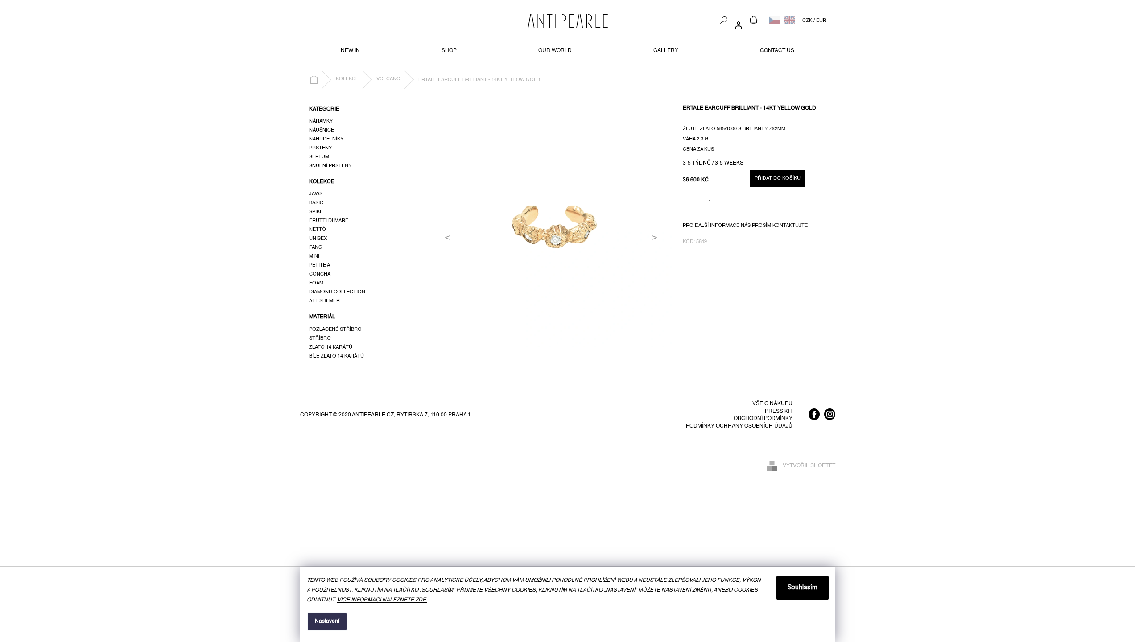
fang (315, 247)
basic (316, 203)
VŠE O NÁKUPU (772, 404)
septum (319, 157)
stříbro (320, 338)
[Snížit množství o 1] (722, 205)
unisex (318, 238)
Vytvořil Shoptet (809, 466)
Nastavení (327, 621)
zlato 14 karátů (330, 347)
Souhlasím (802, 587)
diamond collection (337, 292)
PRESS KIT (778, 411)
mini (314, 256)
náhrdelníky (326, 139)
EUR (821, 20)
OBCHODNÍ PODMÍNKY (763, 418)
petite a (319, 265)
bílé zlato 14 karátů (336, 356)
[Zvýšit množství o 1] (722, 199)
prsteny (320, 148)
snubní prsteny (330, 166)
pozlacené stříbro (335, 329)
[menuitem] (350, 51)
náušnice (321, 130)
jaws (315, 194)
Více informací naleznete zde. (382, 600)
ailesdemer (324, 301)
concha (319, 274)
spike (316, 212)
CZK (807, 20)
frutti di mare (328, 220)
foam (316, 283)
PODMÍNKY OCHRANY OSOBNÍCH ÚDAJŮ (739, 426)
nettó (317, 229)
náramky (321, 121)
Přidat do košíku (778, 178)
